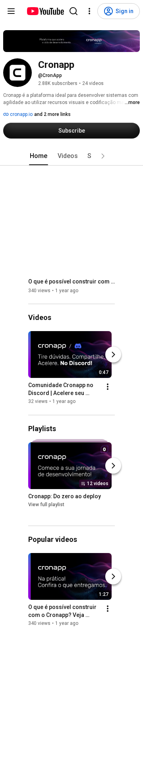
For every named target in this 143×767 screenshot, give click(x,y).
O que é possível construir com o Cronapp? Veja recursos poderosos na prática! (71, 281)
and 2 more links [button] (52, 114)
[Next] (113, 355)
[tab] (38, 156)
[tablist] (71, 156)
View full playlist (46, 504)
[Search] (73, 11)
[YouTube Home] (45, 11)
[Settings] (89, 11)
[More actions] (108, 387)
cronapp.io (21, 114)
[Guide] (11, 11)
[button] (102, 156)
